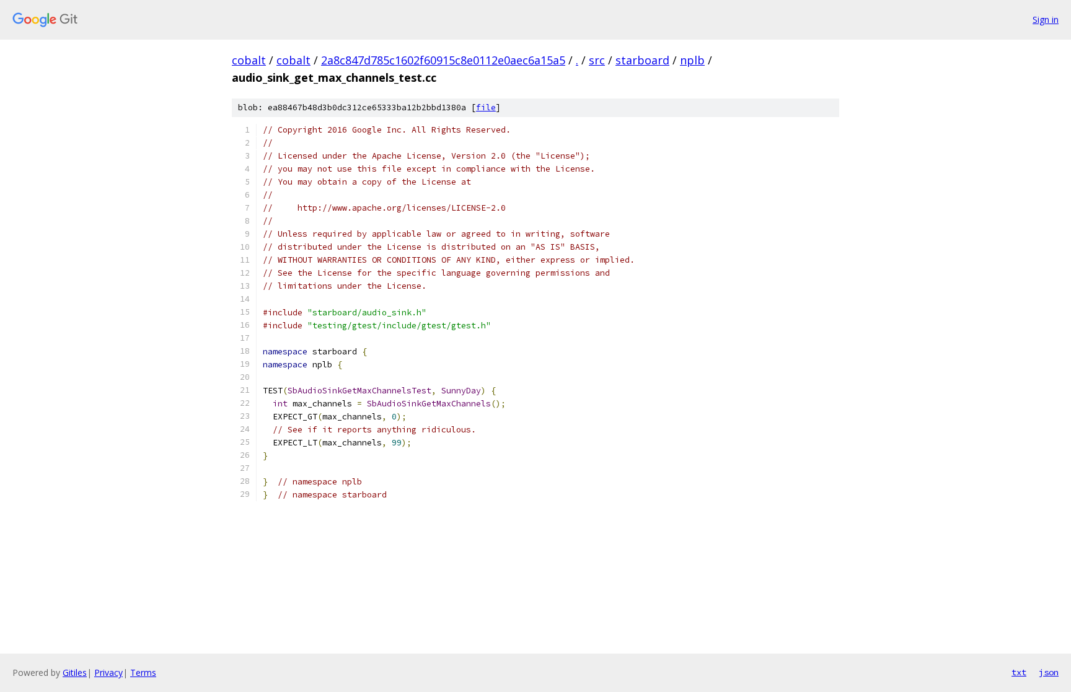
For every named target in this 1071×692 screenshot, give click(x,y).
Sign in (1046, 19)
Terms (143, 672)
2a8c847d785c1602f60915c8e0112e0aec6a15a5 (443, 60)
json (1049, 672)
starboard (642, 60)
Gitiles (75, 672)
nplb (692, 60)
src (597, 60)
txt (1018, 672)
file (486, 107)
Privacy (108, 672)
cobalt (249, 60)
